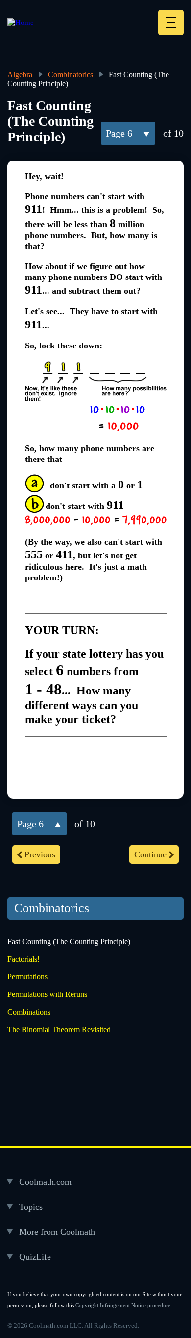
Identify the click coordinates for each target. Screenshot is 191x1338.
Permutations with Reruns (47, 994)
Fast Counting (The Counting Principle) (68, 941)
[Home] (20, 22)
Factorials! (23, 959)
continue (150, 854)
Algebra (19, 74)
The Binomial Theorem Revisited (59, 1029)
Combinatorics (70, 74)
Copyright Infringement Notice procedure (122, 1305)
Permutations (27, 976)
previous (39, 854)
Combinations (28, 1012)
